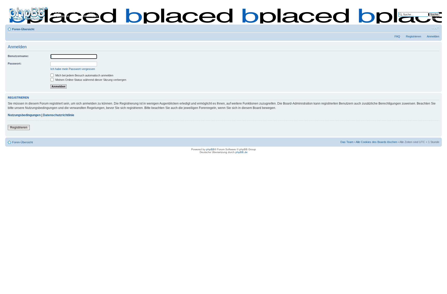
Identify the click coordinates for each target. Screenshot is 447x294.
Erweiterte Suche (428, 18)
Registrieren (413, 36)
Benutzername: (18, 56)
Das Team (346, 142)
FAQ (397, 36)
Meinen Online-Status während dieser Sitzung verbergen (90, 79)
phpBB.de (241, 152)
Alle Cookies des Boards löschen (376, 142)
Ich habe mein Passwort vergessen (72, 68)
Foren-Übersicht (23, 29)
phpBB (210, 149)
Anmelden (433, 36)
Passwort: (14, 63)
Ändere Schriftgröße (435, 28)
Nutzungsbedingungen (24, 115)
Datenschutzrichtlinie (58, 115)
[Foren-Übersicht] (28, 12)
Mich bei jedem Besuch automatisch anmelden (84, 75)
